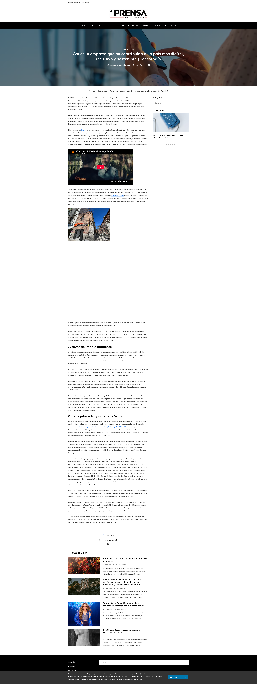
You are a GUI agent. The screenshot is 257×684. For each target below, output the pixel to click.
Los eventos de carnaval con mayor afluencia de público (125, 560)
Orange (83, 130)
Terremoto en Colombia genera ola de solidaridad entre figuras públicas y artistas (124, 604)
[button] (166, 144)
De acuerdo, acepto (178, 677)
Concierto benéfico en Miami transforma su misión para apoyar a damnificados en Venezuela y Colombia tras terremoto (124, 582)
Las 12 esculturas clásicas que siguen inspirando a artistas (121, 631)
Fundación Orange (117, 195)
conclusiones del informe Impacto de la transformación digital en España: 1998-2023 (97, 427)
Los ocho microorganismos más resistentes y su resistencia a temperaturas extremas (170, 136)
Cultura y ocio (128, 49)
